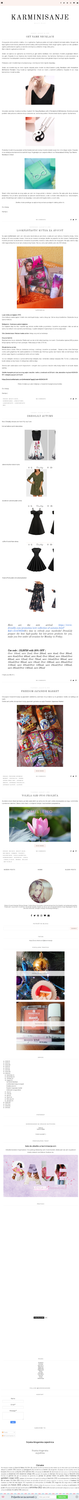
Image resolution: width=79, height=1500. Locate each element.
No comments (41, 219)
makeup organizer (51, 1480)
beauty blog (14, 398)
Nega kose (41, 1370)
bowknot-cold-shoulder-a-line (12, 501)
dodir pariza (64, 1472)
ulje (76, 1487)
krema (74, 1478)
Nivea (46, 1467)
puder (3, 1488)
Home (40, 869)
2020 (6, 1071)
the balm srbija (62, 1487)
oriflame (25, 1485)
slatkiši (19, 784)
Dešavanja (41, 1378)
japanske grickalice (17, 782)
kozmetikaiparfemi (64, 1478)
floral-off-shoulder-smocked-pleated (14, 578)
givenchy (33, 1476)
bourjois (3, 1472)
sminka (33, 1487)
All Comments (8, 1436)
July (8, 1092)
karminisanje (8, 401)
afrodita (74, 1467)
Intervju (41, 1128)
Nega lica (40, 1367)
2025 (6, 1063)
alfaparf (3, 1469)
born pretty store (71, 1469)
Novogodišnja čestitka (40, 973)
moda (48, 1482)
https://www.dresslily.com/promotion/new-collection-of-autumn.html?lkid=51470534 (40, 628)
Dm (28, 1467)
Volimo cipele (41, 1129)
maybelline (29, 1482)
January (9, 1100)
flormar (3, 1476)
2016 (6, 1106)
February (9, 1099)
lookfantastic (8, 403)
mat (10, 1482)
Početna (40, 1362)
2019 (6, 1073)
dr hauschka (73, 1472)
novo (13, 1484)
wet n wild (8, 861)
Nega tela (41, 1368)
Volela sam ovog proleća (40, 796)
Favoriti (41, 1375)
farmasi (14, 853)
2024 (6, 1064)
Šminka (40, 1364)
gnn (6, 56)
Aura (16, 1467)
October (9, 1078)
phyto (59, 1485)
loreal (25, 857)
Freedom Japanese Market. (54, 701)
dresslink (3, 1474)
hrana (21, 778)
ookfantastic (12, 236)
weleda (25, 859)
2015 (6, 1107)
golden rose (8, 855)
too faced (71, 1487)
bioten (45, 1470)
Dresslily (8, 421)
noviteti (4, 1485)
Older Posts (70, 869)
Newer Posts (9, 869)
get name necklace (41, 54)
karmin (51, 1478)
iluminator (30, 1478)
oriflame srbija (37, 1485)
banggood (27, 1470)
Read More (40, 771)
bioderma (37, 1469)
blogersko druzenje (57, 1469)
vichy (2, 1490)
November (10, 1077)
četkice (24, 1490)
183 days (12, 851)
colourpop (38, 1472)
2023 (6, 1066)
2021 (6, 1070)
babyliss (18, 1469)
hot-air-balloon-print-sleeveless (12, 426)
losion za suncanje (32, 1480)
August (9, 1080)
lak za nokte (5, 1480)
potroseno (73, 1485)
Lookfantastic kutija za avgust (40, 230)
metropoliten (39, 1482)
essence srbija (25, 1474)
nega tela (67, 1482)
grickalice (14, 778)
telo (44, 1488)
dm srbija (7, 853)
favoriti (21, 853)
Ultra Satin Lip (66, 1467)
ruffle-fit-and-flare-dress (10, 541)
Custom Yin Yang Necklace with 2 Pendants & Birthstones (46, 111)
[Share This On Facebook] (71, 220)
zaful (16, 1490)
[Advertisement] (40, 1238)
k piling (43, 1478)
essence (12, 1474)
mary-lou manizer (63, 1480)
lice (14, 1480)
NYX (41, 1467)
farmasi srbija (63, 1474)
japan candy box (9, 780)
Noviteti (40, 1372)
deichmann (55, 1472)
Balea (22, 1467)
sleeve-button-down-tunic (11, 464)
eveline (45, 1474)
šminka (18, 859)
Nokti (40, 1371)
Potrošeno (41, 1374)
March (9, 1097)
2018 (6, 1102)
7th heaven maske (7, 1467)
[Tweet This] (73, 220)
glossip (41, 1476)
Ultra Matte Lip (54, 1467)
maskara (73, 1480)
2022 (6, 1068)
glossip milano (51, 1476)
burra (19, 1472)
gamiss (11, 1476)
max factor (18, 1482)
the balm (52, 1487)
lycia (42, 1480)
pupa (9, 1487)
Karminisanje (40, 17)
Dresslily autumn (40, 416)
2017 (6, 1104)
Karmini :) (41, 1365)
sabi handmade (23, 1487)
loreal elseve (9, 859)
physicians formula (50, 1485)
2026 (6, 1061)
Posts (5, 1432)
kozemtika (18, 857)
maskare (3, 1482)
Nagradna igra (40, 1023)
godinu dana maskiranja (68, 1476)
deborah (46, 1472)
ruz (14, 1488)
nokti (74, 1482)
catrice (28, 1472)
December (10, 1075)
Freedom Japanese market (40, 691)
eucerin (37, 1474)
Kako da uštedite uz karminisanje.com (40, 1146)
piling (65, 1485)
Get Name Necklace (40, 37)
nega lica (58, 1482)
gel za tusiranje (22, 1476)
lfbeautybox (19, 401)
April (8, 1095)
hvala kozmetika (20, 855)
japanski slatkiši (9, 784)
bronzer (12, 1472)
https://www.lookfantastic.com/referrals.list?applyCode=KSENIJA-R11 (25, 379)
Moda (40, 1377)
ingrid (37, 1478)
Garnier (35, 1467)
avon (10, 1470)
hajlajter (21, 1478)
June (8, 1093)
